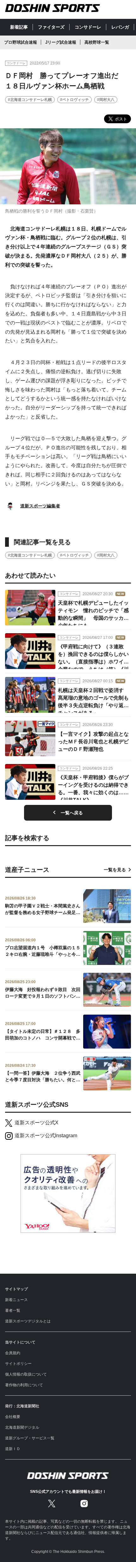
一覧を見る (115, 869)
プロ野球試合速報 (20, 42)
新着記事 (19, 27)
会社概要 (12, 1417)
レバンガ (120, 27)
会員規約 (12, 1353)
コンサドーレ (88, 27)
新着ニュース (16, 1300)
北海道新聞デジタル (22, 1427)
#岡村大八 (105, 99)
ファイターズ (51, 27)
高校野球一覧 (96, 42)
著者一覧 (12, 1310)
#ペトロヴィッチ (74, 99)
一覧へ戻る (72, 812)
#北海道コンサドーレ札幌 (30, 99)
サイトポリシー (18, 1363)
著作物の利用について (24, 1385)
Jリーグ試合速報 (60, 42)
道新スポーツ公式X (37, 1122)
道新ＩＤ (12, 1449)
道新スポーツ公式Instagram (46, 1135)
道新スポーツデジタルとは (28, 1321)
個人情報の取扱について (26, 1374)
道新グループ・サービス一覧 (29, 1438)
